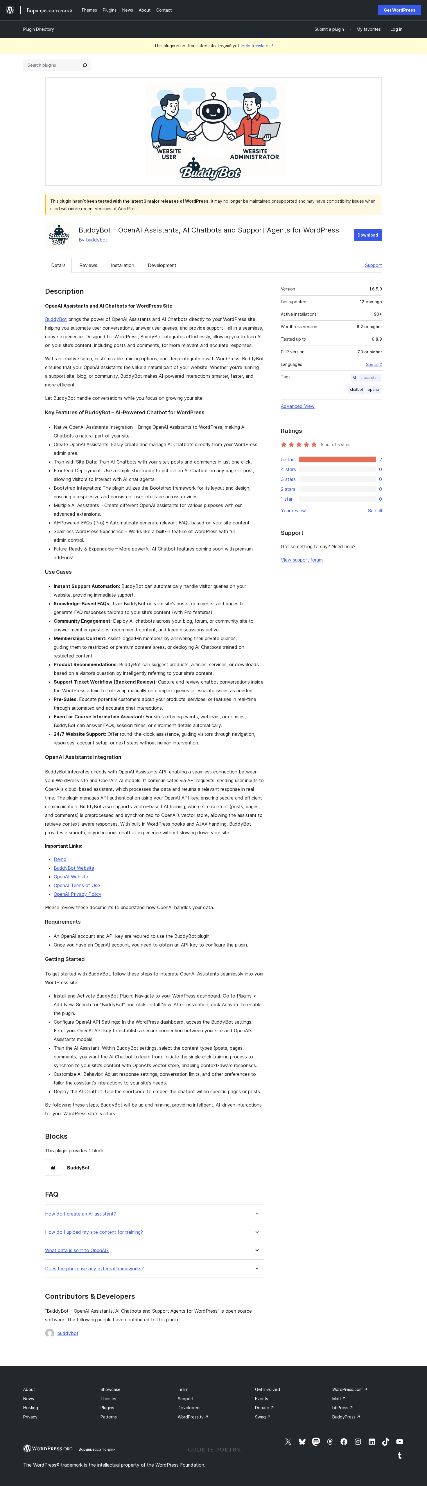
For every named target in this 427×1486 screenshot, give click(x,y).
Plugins (107, 1407)
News (28, 1398)
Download (368, 234)
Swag (263, 1416)
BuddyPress (346, 1416)
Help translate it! (257, 45)
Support (373, 265)
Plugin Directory (38, 29)
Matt (339, 1398)
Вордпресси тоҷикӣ (97, 1449)
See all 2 (374, 364)
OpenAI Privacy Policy (77, 894)
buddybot (96, 240)
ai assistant (370, 377)
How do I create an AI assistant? (80, 1214)
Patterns (109, 1416)
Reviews (88, 265)
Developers (189, 1407)
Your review (293, 510)
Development (162, 265)
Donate (264, 1407)
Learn (183, 1389)
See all (375, 510)
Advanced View (298, 406)
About (29, 1389)
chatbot (356, 389)
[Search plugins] (85, 65)
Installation (122, 265)
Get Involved (267, 1389)
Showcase (111, 1389)
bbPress (342, 1407)
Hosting (30, 1407)
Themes (108, 1398)
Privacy (30, 1416)
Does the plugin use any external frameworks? (94, 1268)
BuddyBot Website (74, 868)
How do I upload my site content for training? (94, 1232)
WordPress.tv (193, 1416)
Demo (60, 859)
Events (261, 1398)
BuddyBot (56, 319)
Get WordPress (400, 10)
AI (354, 377)
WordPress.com (349, 1389)
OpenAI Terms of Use (77, 885)
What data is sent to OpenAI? (77, 1250)
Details (58, 265)
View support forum (302, 560)
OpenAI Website (71, 877)
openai (374, 389)
